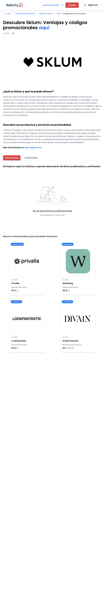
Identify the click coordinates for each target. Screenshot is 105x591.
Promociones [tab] (31, 158)
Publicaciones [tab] (11, 158)
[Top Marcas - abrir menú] (62, 5)
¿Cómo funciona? (51, 5)
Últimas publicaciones (25, 13)
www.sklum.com (33, 147)
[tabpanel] (52, 194)
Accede (72, 5)
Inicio (9, 13)
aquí (44, 27)
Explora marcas (46, 13)
